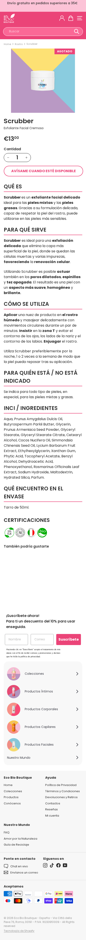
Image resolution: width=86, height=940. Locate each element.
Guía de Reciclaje (16, 844)
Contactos (52, 803)
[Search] (76, 31)
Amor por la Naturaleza (20, 839)
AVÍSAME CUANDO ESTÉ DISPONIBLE (43, 171)
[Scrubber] (21, 579)
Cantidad (12, 149)
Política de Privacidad (61, 785)
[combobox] (43, 31)
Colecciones (13, 791)
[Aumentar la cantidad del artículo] (26, 157)
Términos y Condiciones (62, 791)
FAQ (6, 832)
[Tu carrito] (70, 18)
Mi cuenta (52, 815)
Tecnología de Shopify (19, 931)
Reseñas (51, 809)
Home (7, 44)
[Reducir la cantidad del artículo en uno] (8, 157)
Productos (11, 797)
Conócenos (12, 803)
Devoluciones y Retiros (61, 797)
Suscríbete (68, 639)
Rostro (19, 44)
